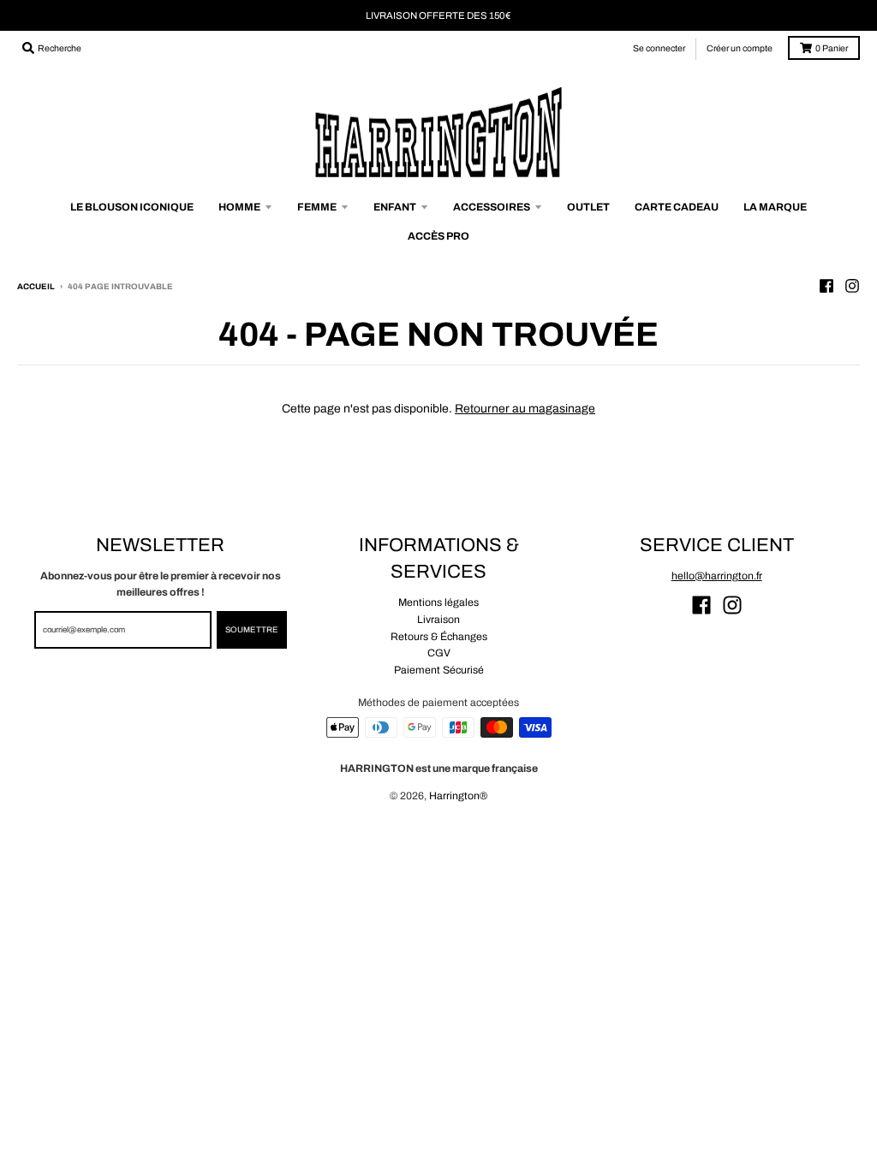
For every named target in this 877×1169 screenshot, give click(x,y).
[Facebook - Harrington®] (826, 286)
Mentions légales (438, 602)
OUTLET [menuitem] (588, 207)
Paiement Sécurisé (439, 670)
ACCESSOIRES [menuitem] (491, 207)
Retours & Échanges (439, 637)
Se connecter (659, 48)
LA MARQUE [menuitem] (775, 207)
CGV (438, 653)
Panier (831, 48)
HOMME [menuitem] (239, 207)
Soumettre (251, 630)
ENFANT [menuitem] (394, 207)
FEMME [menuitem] (317, 207)
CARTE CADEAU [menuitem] (677, 207)
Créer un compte (740, 48)
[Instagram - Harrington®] (852, 286)
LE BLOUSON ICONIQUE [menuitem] (132, 207)
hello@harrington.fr (716, 576)
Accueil (36, 286)
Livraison (438, 620)
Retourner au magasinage (525, 408)
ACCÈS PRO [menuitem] (438, 236)
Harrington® (458, 796)
